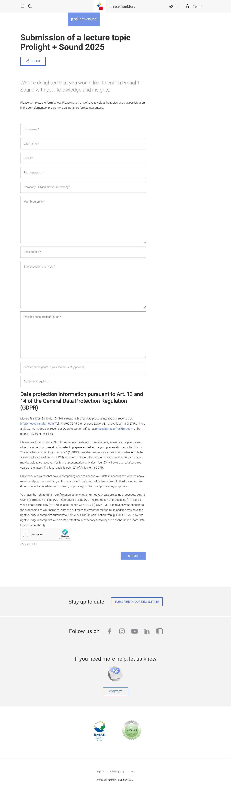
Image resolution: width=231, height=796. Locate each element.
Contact (115, 691)
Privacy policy (117, 771)
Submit (133, 556)
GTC (132, 771)
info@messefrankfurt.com (37, 423)
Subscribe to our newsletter (137, 601)
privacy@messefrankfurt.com (114, 428)
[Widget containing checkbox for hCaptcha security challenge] (45, 534)
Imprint (100, 771)
